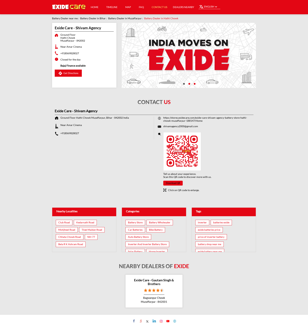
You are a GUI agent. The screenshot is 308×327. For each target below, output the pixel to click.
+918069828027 (69, 53)
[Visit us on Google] (140, 320)
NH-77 (91, 236)
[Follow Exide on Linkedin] (154, 320)
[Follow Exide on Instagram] (160, 320)
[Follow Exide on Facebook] (133, 320)
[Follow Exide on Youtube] (167, 320)
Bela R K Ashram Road (70, 244)
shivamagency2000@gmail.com (180, 126)
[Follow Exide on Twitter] (147, 320)
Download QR (173, 183)
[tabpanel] (189, 55)
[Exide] (69, 7)
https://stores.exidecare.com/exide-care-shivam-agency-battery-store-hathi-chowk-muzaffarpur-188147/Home (205, 119)
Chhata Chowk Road (69, 236)
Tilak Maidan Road (92, 229)
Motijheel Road (66, 229)
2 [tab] (189, 83)
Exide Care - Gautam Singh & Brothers (154, 282)
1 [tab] (183, 83)
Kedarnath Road (85, 222)
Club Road (64, 222)
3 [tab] (194, 83)
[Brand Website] (174, 320)
